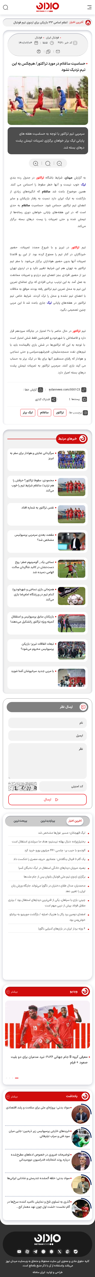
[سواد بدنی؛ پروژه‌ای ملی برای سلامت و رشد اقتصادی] (80, 1114)
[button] (12, 1078)
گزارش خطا (31, 390)
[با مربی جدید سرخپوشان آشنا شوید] (71, 678)
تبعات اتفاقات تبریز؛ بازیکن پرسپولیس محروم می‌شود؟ (37, 646)
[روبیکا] (51, 1251)
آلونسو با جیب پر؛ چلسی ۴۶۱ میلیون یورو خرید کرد (54, 850)
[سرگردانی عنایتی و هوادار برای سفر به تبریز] (71, 460)
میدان (68, 178)
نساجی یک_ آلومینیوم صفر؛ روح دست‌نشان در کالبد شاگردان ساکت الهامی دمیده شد (33, 567)
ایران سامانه (39, 1272)
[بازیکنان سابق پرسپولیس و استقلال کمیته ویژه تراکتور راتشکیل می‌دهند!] (71, 623)
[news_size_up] (36, 163)
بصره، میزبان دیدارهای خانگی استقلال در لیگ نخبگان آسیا (51, 868)
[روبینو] (43, 1251)
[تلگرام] (35, 1251)
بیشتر (14, 992)
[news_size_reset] (47, 163)
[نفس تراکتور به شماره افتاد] (71, 514)
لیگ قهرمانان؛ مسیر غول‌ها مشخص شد (61, 833)
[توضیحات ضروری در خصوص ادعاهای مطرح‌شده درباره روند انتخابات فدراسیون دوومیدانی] (80, 1161)
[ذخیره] (48, 51)
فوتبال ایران (52, 38)
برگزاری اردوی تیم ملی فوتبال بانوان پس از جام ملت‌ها (54, 877)
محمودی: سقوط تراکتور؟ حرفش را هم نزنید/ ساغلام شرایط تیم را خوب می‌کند (33, 485)
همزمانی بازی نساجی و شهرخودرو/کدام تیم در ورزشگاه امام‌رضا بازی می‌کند (33, 594)
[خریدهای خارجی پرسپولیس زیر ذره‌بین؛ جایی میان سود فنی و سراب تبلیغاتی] (80, 1138)
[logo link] (47, 7)
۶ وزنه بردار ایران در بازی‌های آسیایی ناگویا (61, 928)
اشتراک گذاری (42, 399)
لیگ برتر (28, 412)
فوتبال (38, 38)
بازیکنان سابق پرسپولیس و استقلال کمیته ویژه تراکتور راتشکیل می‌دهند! (32, 619)
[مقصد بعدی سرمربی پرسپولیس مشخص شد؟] (71, 542)
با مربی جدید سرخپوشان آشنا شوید (32, 671)
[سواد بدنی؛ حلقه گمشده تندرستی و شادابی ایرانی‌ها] (80, 1185)
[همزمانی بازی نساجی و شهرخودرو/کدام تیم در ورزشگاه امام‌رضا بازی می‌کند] (71, 596)
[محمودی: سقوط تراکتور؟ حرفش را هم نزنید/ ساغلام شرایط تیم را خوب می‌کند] (71, 487)
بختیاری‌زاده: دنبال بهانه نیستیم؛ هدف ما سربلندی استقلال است (48, 841)
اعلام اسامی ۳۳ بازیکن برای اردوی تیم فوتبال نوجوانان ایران (40, 22)
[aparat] (27, 1251)
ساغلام (44, 412)
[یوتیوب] (19, 1251)
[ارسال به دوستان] (58, 51)
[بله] (76, 1251)
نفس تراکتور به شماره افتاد (37, 507)
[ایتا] (68, 1251)
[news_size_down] (59, 163)
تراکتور (60, 412)
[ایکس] (59, 1251)
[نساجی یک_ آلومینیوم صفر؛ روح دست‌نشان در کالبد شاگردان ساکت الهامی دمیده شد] (71, 569)
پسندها (75, 399)
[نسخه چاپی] (38, 51)
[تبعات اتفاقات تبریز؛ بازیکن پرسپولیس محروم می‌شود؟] (71, 651)
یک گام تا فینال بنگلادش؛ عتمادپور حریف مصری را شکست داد (49, 859)
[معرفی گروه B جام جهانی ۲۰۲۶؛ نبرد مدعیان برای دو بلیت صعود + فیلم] (47, 1025)
